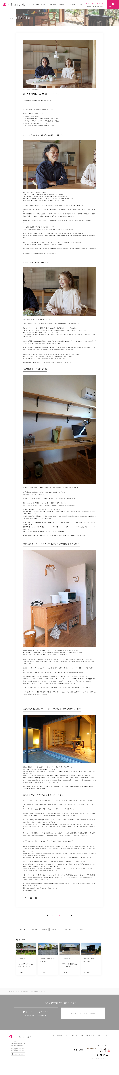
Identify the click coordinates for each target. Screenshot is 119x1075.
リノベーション (71, 4)
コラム (81, 4)
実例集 (61, 4)
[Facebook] (25, 898)
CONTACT (106, 1035)
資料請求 (34, 929)
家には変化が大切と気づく (32, 116)
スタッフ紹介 (79, 929)
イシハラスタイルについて (37, 4)
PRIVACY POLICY (103, 1045)
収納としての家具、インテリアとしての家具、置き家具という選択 (42, 121)
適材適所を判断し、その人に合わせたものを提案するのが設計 (41, 118)
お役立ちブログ (35, 89)
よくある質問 (67, 929)
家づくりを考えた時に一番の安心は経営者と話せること (38, 110)
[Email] (30, 898)
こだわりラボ (52, 4)
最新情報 (44, 929)
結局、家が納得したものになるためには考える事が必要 (39, 126)
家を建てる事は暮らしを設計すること (33, 113)
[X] (36, 898)
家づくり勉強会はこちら (29, 890)
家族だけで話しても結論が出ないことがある (37, 123)
